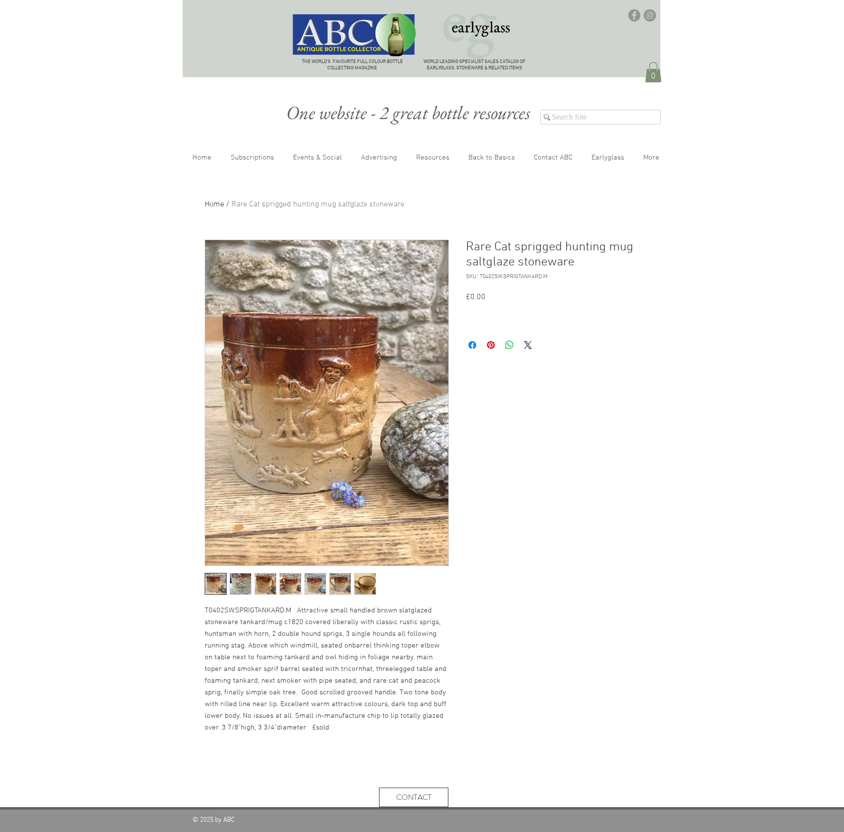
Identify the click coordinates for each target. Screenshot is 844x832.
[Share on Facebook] (472, 345)
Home (214, 204)
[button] (653, 72)
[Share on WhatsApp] (509, 345)
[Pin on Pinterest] (491, 345)
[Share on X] (528, 345)
